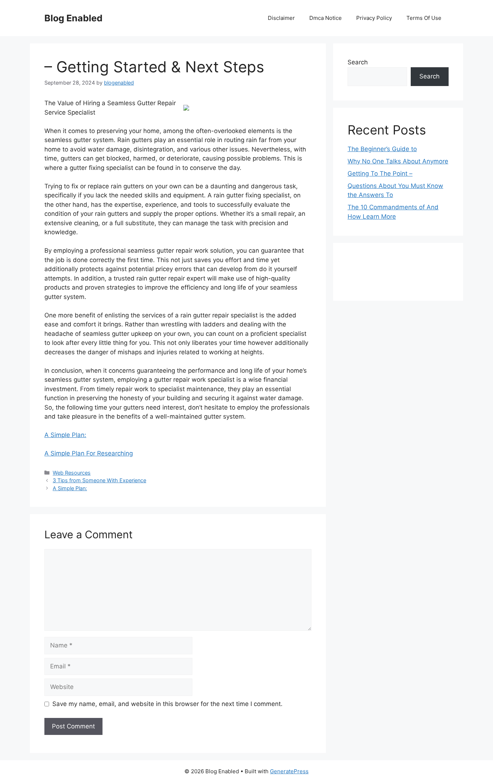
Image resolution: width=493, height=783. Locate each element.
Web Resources (72, 473)
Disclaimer (281, 17)
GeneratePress (289, 771)
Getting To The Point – (380, 173)
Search (358, 62)
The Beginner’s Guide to (382, 149)
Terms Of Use (423, 17)
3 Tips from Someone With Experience (99, 480)
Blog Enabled (73, 18)
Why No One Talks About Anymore (398, 161)
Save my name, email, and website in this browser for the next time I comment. (167, 703)
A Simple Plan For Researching (88, 453)
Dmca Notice (325, 17)
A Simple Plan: (65, 434)
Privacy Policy (374, 17)
